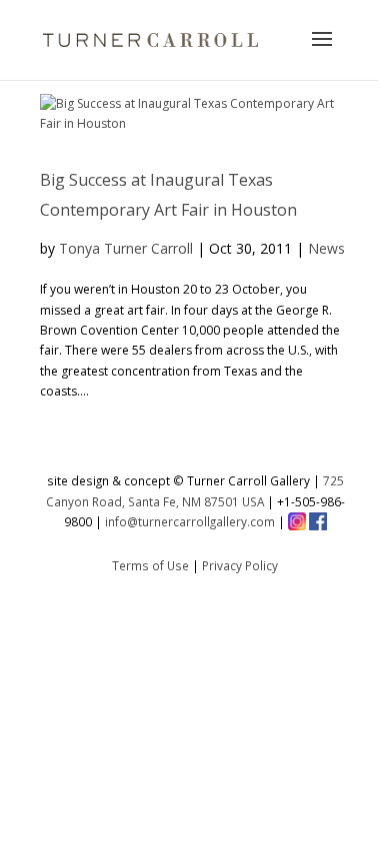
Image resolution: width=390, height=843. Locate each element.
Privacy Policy (240, 565)
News (326, 248)
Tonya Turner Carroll (126, 248)
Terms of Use (150, 565)
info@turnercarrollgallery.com (190, 521)
